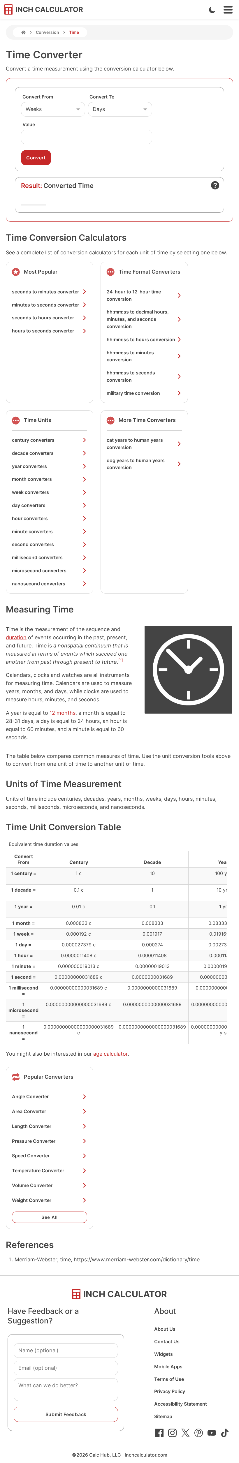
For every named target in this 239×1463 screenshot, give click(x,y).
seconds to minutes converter (45, 292)
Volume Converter (32, 1185)
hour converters (30, 518)
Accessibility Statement (180, 1404)
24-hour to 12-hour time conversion (134, 295)
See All (49, 1217)
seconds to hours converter (43, 318)
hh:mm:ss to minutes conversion (130, 356)
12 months (62, 713)
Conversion (47, 32)
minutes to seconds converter (45, 305)
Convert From (37, 97)
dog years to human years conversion (136, 464)
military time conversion (133, 393)
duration (16, 637)
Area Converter (29, 1111)
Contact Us (167, 1341)
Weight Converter (31, 1200)
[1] (120, 660)
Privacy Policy (169, 1391)
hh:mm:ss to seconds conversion (131, 376)
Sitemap (163, 1416)
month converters (32, 479)
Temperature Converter (38, 1170)
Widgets (163, 1354)
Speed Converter (31, 1156)
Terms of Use (169, 1379)
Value (28, 124)
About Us (164, 1329)
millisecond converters (37, 557)
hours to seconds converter (43, 331)
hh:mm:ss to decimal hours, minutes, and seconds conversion (138, 319)
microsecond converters (39, 570)
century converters (33, 440)
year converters (29, 466)
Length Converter (31, 1126)
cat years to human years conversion (135, 443)
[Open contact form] (215, 185)
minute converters (32, 531)
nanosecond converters (38, 584)
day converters (28, 505)
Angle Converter (30, 1096)
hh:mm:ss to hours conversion (141, 339)
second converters (33, 544)
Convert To (102, 97)
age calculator (110, 1054)
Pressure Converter (33, 1141)
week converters (30, 492)
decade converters (33, 453)
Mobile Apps (168, 1366)
